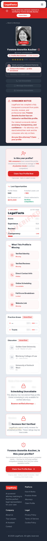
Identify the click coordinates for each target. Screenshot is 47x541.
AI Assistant (10, 523)
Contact (9, 526)
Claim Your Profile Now (23, 174)
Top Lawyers (11, 519)
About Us (9, 515)
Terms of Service (32, 519)
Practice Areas (31, 495)
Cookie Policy (30, 523)
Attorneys (29, 499)
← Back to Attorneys (13, 23)
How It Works (30, 492)
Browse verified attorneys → (23, 404)
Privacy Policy (30, 515)
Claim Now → (24, 15)
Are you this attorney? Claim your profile (24, 138)
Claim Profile (30, 503)
